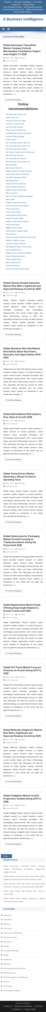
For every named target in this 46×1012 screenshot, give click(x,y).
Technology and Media (12, 990)
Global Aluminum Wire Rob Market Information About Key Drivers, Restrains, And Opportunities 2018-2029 (24, 885)
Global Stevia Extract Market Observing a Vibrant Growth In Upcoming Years (19, 476)
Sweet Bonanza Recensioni (16, 215)
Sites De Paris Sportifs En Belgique (19, 196)
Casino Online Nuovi (13, 259)
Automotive (8, 919)
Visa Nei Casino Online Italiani (17, 206)
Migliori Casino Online (14, 228)
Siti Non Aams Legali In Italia (16, 231)
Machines (7, 964)
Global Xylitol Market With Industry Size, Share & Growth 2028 (24, 892)
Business (7, 924)
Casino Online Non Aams (15, 187)
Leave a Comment (11, 61)
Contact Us (16, 4)
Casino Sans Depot (13, 212)
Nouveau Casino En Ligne (16, 121)
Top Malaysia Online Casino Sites (18, 247)
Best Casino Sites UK (14, 168)
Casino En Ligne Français (15, 244)
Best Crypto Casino (13, 262)
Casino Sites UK (12, 117)
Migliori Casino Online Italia (16, 190)
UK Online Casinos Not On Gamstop (20, 152)
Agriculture (8, 915)
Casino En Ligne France (15, 124)
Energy (6, 946)
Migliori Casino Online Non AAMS (18, 253)
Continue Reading (14, 100)
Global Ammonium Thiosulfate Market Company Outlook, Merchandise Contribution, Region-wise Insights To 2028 (24, 869)
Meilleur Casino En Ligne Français (19, 171)
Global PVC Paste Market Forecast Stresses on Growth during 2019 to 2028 (22, 670)
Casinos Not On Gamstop (16, 130)
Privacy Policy (28, 4)
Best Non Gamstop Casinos (16, 149)
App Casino (10, 199)
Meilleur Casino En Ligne (15, 240)
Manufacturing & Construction (15, 968)
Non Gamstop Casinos (13, 7)
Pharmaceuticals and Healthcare (16, 977)
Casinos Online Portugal (15, 136)
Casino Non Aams (13, 225)
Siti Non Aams (11, 234)
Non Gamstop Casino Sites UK (18, 143)
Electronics (8, 942)
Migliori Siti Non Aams (34, 10)
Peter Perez (21, 58)
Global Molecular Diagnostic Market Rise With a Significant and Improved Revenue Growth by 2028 (22, 733)
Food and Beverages (11, 951)
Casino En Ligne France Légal (17, 269)
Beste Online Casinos (23, 12)
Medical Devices (10, 973)
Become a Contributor (22, 2)
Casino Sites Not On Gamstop (17, 174)
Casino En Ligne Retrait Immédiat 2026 (21, 237)
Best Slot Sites (11, 165)
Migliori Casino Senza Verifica (17, 221)
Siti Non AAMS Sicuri (14, 250)
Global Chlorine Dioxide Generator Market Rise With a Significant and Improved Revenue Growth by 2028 (22, 286)
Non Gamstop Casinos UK (13, 10)
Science (6, 982)
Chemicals (7, 928)
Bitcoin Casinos (12, 193)
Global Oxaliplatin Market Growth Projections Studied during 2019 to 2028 (22, 798)
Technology (8, 986)
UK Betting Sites (12, 180)
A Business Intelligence (23, 19)
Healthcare (8, 959)
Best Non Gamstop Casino (16, 177)
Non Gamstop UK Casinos (16, 158)
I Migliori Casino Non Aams (16, 203)
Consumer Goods (10, 937)
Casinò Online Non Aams (15, 256)
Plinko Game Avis (12, 209)
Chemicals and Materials (13, 933)
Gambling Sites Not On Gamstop (18, 133)
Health (6, 955)
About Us (8, 2)
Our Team (38, 2)
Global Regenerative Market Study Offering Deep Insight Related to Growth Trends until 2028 (21, 607)
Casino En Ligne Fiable (14, 218)
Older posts (8, 856)
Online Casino (11, 140)
